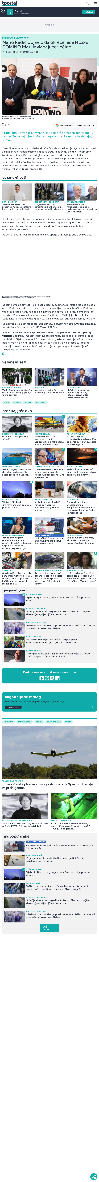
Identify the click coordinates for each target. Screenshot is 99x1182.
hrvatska (8, 722)
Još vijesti (47, 928)
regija (39, 722)
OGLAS (49, 25)
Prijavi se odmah (13, 707)
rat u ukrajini (25, 722)
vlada (6, 402)
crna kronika (54, 722)
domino (16, 402)
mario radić (40, 402)
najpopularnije (16, 836)
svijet (68, 722)
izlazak (27, 402)
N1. (41, 169)
